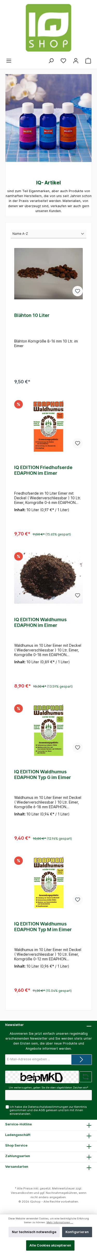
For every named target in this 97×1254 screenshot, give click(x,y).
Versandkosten (22, 1193)
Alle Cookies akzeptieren (50, 1245)
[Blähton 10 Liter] (48, 274)
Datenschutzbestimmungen (48, 1107)
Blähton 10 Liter (31, 315)
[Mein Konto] (76, 61)
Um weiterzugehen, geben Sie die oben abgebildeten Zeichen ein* (48, 1087)
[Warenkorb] (88, 61)
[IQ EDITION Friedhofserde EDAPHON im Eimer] (48, 426)
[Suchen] (51, 61)
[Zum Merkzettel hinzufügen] (77, 291)
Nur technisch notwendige (34, 1232)
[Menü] (9, 61)
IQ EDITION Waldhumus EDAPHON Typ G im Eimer (42, 774)
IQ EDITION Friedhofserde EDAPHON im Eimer (43, 470)
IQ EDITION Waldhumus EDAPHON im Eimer (40, 622)
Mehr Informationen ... (60, 1222)
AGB (42, 1110)
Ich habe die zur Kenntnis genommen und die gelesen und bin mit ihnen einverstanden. (48, 1110)
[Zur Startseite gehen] (48, 28)
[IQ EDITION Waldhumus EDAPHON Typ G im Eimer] (48, 730)
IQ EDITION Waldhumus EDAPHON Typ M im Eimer (43, 926)
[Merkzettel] (63, 61)
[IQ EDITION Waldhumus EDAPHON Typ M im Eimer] (48, 882)
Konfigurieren (77, 1232)
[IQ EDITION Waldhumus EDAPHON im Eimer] (48, 578)
